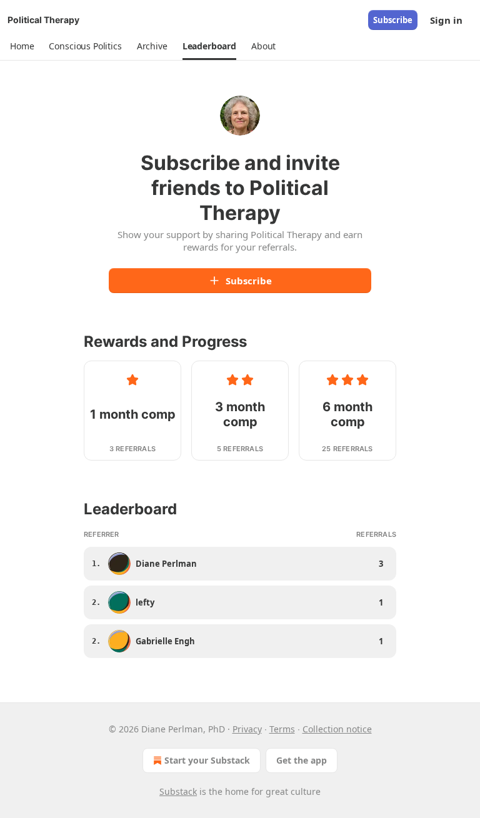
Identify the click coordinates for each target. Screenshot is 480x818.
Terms (282, 729)
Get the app (301, 760)
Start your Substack (207, 760)
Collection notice (337, 729)
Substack (178, 791)
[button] (21, 46)
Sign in (446, 20)
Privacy (247, 729)
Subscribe (392, 20)
